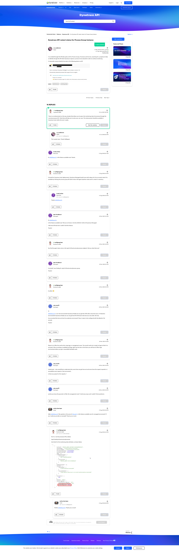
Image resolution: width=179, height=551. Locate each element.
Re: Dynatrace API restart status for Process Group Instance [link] (83, 34)
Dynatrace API (65, 34)
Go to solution (100, 44)
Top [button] (49, 531)
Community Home (50, 7)
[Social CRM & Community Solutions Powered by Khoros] (129, 532)
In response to (63, 136)
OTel (70, 7)
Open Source (76, 7)
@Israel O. (74, 414)
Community (98, 7)
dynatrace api (56, 83)
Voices (91, 7)
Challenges (84, 7)
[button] (118, 548)
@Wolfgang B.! (62, 507)
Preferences (139, 548)
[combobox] (89, 21)
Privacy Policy (73, 548)
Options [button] (129, 34)
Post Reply (101, 522)
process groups (64, 83)
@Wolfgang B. (53, 157)
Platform (60, 7)
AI (65, 7)
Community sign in (127, 7)
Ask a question (118, 39)
